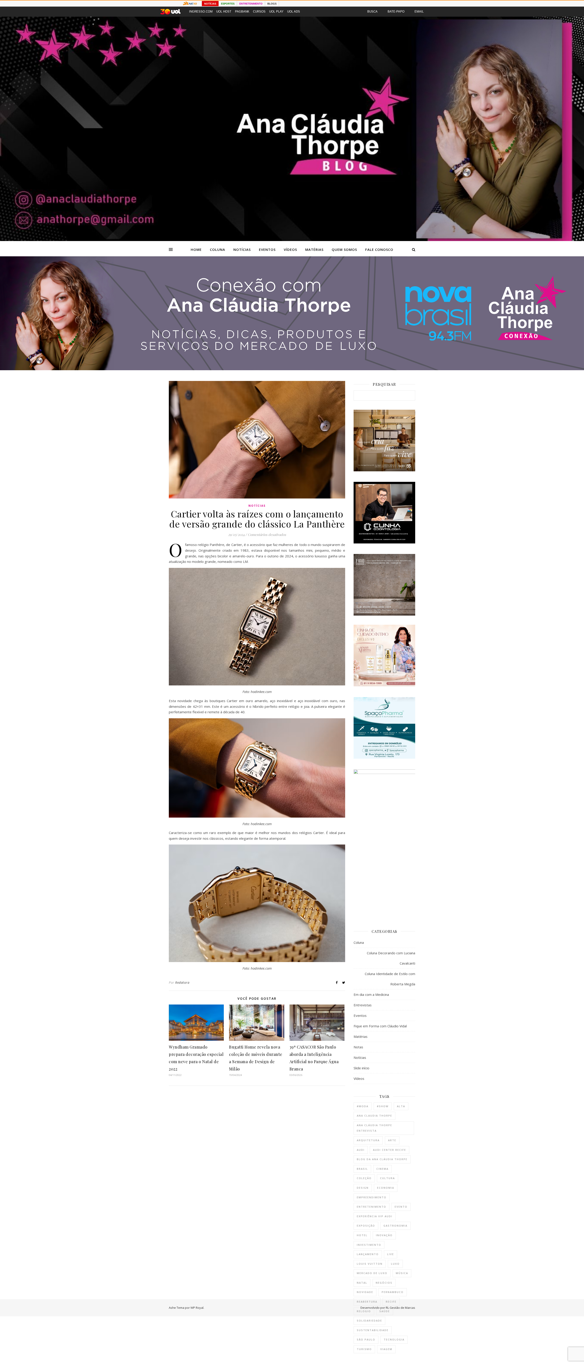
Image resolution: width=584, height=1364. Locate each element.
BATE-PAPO (396, 11)
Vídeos (290, 249)
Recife (391, 1301)
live (390, 1254)
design (363, 1187)
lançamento (368, 1254)
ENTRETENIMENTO (251, 3)
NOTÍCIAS (210, 3)
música (402, 1273)
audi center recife (389, 1150)
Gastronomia (395, 1225)
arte (392, 1140)
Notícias (242, 249)
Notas (358, 1047)
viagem (386, 1349)
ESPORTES (228, 3)
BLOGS (271, 3)
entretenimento (371, 1206)
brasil (362, 1168)
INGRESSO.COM (201, 11)
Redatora (182, 982)
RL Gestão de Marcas (400, 1308)
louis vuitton (370, 1263)
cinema (382, 1168)
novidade (365, 1292)
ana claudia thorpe (374, 1115)
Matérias (314, 249)
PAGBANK (242, 11)
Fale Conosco (379, 249)
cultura (387, 1178)
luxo (395, 1263)
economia (385, 1187)
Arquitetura (368, 1140)
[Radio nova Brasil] (292, 369)
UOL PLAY (276, 11)
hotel (362, 1235)
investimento (369, 1244)
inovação (384, 1235)
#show (382, 1106)
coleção (364, 1178)
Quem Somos (344, 249)
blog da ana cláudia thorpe (382, 1159)
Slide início (361, 1068)
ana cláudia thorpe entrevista (374, 1128)
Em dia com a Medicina (371, 994)
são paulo (366, 1339)
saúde (384, 1311)
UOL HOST (223, 11)
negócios (384, 1282)
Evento (401, 1206)
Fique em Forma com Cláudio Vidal (380, 1026)
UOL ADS (293, 11)
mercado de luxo (372, 1273)
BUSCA (372, 11)
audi (361, 1150)
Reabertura (367, 1301)
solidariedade (369, 1320)
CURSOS (259, 11)
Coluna (217, 249)
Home (196, 249)
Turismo (364, 1349)
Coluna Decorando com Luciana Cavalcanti (391, 958)
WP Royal (196, 1308)
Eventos (267, 249)
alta (401, 1106)
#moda (362, 1106)
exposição (366, 1225)
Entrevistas (363, 1005)
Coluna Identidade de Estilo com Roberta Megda (390, 978)
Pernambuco (393, 1292)
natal (362, 1282)
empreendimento (371, 1197)
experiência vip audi (374, 1216)
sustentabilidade (372, 1330)
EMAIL (419, 11)
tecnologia (394, 1339)
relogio (364, 1311)
